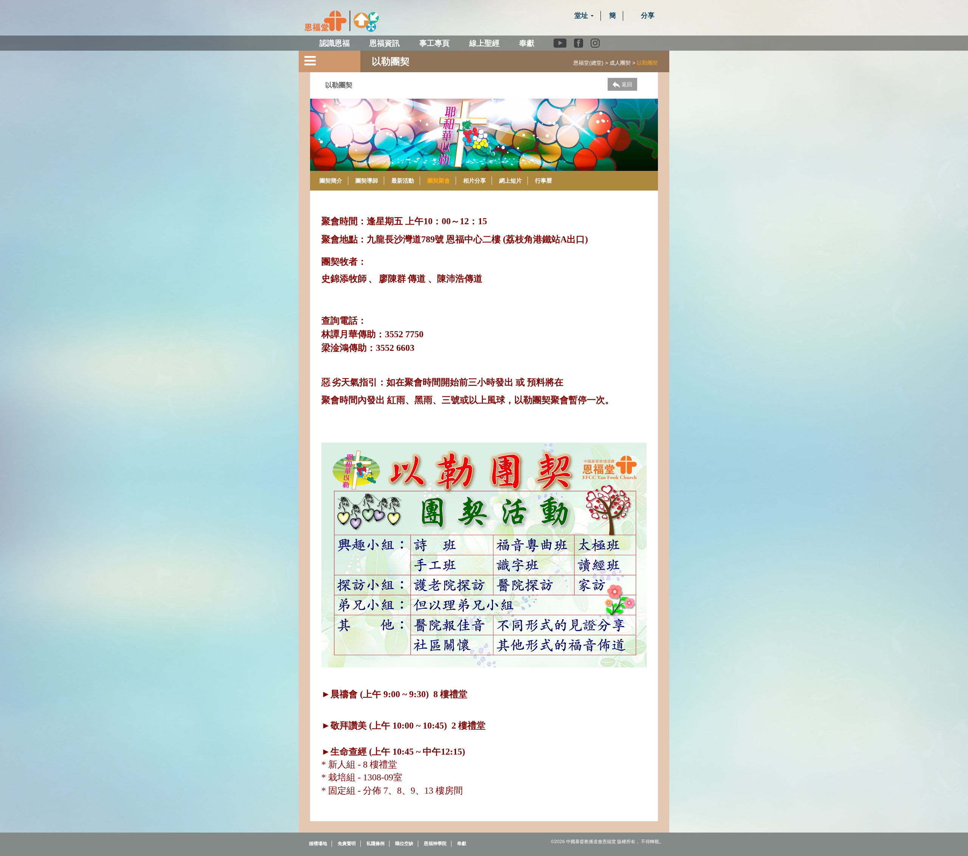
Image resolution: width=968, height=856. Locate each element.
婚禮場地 (318, 843)
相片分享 (474, 180)
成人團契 (620, 63)
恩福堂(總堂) (588, 63)
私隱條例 (375, 843)
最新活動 (402, 180)
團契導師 (366, 180)
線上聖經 (484, 43)
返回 (626, 84)
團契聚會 (438, 180)
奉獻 (526, 43)
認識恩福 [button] (335, 43)
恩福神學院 (435, 843)
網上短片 (510, 180)
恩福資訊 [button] (384, 43)
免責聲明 (347, 843)
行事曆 (543, 180)
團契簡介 (331, 180)
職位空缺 (404, 843)
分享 (647, 15)
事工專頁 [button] (434, 43)
